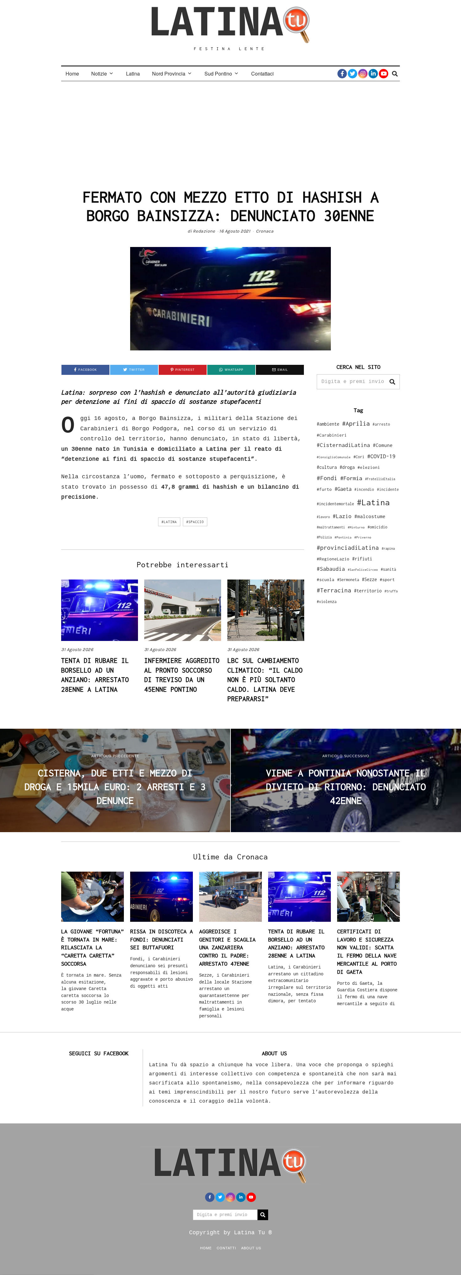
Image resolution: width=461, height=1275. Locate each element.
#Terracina (334, 590)
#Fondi (327, 478)
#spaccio (195, 522)
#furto (324, 489)
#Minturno (356, 527)
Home (72, 73)
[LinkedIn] (373, 73)
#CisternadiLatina (343, 445)
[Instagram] (363, 73)
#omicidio (377, 527)
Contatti (226, 1247)
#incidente (388, 489)
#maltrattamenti (331, 527)
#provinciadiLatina (348, 547)
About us (251, 1247)
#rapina (388, 548)
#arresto (381, 424)
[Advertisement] (230, 128)
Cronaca (265, 231)
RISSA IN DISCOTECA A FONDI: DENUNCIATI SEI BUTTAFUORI (161, 939)
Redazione (204, 231)
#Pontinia (343, 537)
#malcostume (369, 516)
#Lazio (342, 516)
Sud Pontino (218, 73)
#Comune (383, 445)
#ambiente (328, 424)
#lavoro (323, 517)
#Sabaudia (331, 569)
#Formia (351, 478)
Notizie (99, 73)
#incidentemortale (335, 503)
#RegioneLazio (333, 558)
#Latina (169, 522)
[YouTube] (383, 73)
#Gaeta (343, 489)
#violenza (326, 601)
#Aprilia (356, 423)
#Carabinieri (332, 435)
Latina (133, 73)
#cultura (327, 467)
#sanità (388, 569)
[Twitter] (352, 73)
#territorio (368, 590)
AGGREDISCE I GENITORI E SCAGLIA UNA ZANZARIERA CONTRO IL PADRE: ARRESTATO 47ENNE (227, 947)
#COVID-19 (381, 456)
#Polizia (324, 537)
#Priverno (362, 537)
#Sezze (369, 579)
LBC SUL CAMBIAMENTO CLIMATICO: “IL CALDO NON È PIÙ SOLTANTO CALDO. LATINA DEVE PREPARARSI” (265, 679)
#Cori (358, 456)
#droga (347, 467)
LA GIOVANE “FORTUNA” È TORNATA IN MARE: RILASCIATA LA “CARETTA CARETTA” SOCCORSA (92, 947)
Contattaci (262, 73)
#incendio (364, 489)
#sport (387, 579)
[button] (392, 381)
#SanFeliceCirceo (363, 569)
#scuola (325, 579)
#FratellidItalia (380, 479)
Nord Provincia (168, 73)
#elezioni (369, 467)
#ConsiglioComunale (334, 457)
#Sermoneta (348, 579)
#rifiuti (362, 558)
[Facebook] (342, 73)
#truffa (391, 591)
